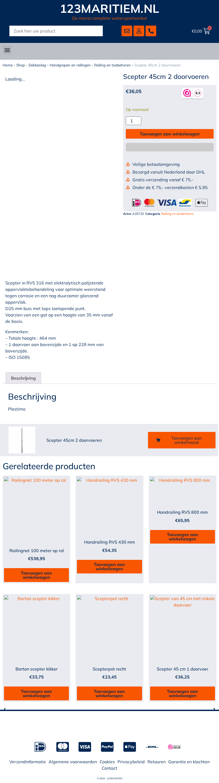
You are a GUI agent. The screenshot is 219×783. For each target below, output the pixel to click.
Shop (20, 65)
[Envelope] (127, 31)
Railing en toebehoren (112, 65)
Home (8, 65)
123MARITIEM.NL (109, 8)
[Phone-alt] (151, 31)
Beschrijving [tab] (23, 378)
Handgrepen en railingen (70, 65)
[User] (139, 31)
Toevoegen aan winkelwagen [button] (36, 575)
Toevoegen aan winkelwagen (170, 133)
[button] (7, 50)
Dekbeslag (37, 65)
